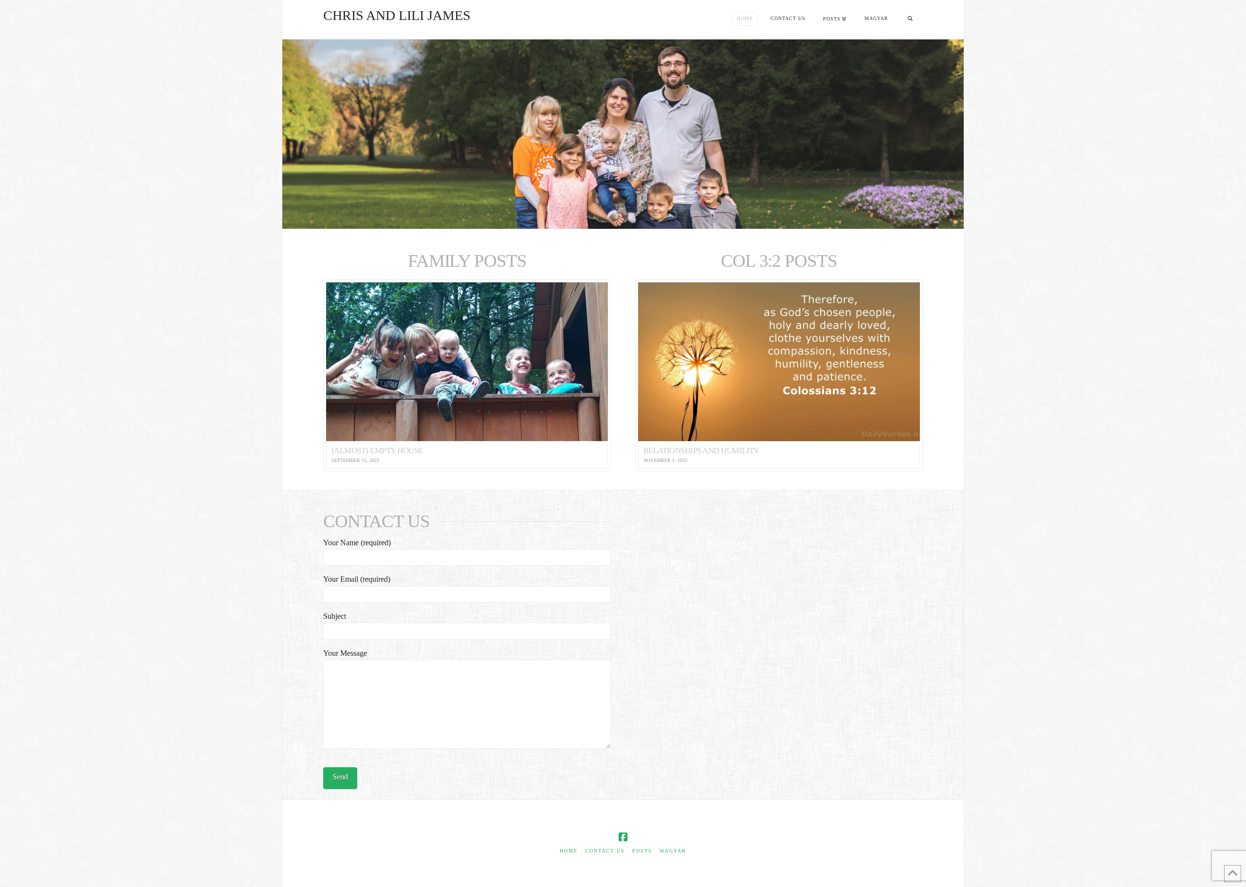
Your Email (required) (356, 579)
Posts (642, 850)
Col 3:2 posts (779, 261)
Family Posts (467, 261)
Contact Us (605, 850)
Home (569, 850)
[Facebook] (623, 837)
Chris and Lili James (397, 15)
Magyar (673, 850)
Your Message (345, 653)
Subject (334, 616)
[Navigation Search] (910, 19)
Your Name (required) (357, 542)
